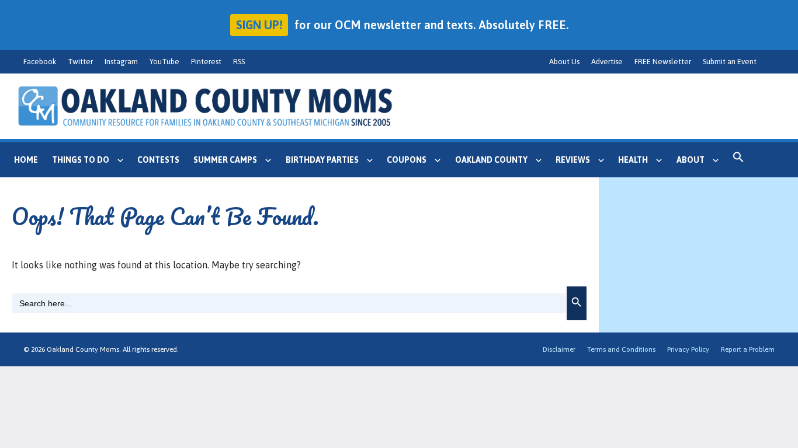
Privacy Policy (688, 349)
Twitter (80, 61)
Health (633, 159)
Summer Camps (225, 159)
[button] (738, 159)
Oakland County (491, 159)
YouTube (164, 61)
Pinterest (206, 61)
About (690, 159)
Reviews (573, 159)
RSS (239, 61)
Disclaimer (559, 349)
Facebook (39, 61)
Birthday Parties (322, 159)
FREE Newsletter (662, 61)
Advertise (607, 61)
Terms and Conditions (621, 349)
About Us (564, 61)
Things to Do (80, 159)
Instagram (121, 61)
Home (26, 159)
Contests (158, 159)
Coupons (406, 159)
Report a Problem (748, 349)
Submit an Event (730, 61)
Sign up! (259, 25)
